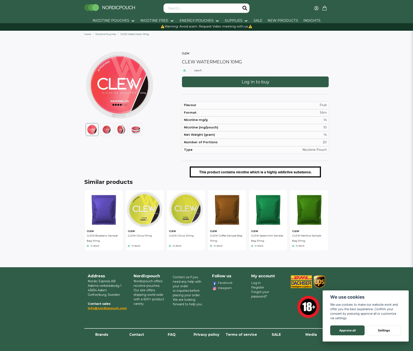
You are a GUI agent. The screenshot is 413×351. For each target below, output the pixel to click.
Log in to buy (255, 81)
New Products (283, 20)
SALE (258, 20)
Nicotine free (154, 20)
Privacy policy (206, 335)
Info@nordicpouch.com (107, 308)
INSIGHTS (312, 20)
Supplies (233, 20)
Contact (136, 335)
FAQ (172, 335)
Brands (101, 335)
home (87, 34)
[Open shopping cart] (325, 8)
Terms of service (241, 335)
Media (311, 335)
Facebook (225, 282)
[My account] (316, 8)
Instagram (225, 288)
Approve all (347, 330)
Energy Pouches (197, 20)
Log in (256, 283)
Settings (384, 330)
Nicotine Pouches (111, 20)
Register (257, 287)
